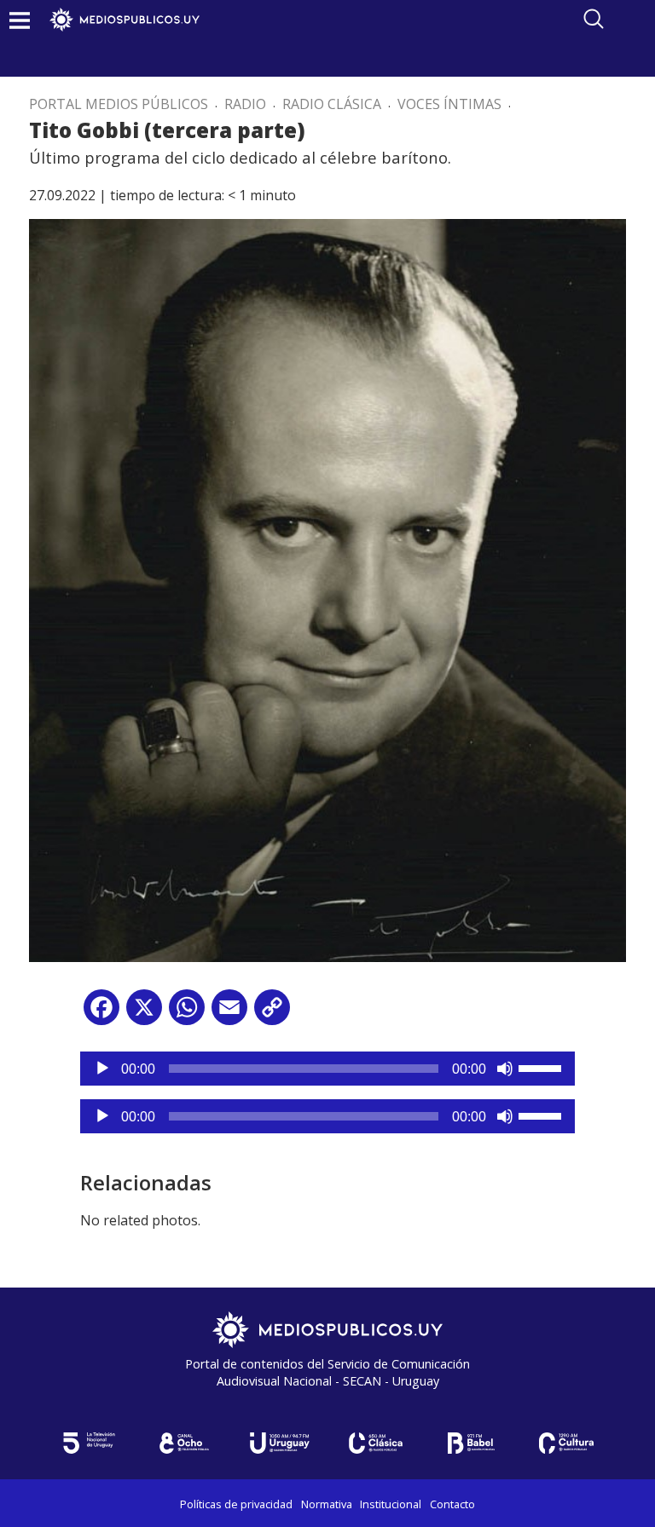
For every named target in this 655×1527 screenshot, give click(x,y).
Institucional (390, 1504)
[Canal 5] (88, 1443)
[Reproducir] (102, 1068)
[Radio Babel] (470, 1443)
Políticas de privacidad (236, 1504)
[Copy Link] (272, 1013)
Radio (245, 104)
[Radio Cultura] (566, 1443)
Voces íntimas (449, 104)
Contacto (452, 1504)
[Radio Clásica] (375, 1443)
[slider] (542, 1067)
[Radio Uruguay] (279, 1443)
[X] (144, 1013)
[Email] (229, 1013)
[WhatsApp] (186, 1013)
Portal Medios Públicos (118, 104)
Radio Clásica (331, 104)
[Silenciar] (504, 1068)
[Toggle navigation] (19, 20)
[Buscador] (593, 19)
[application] (327, 1069)
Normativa (326, 1504)
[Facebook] (101, 1013)
